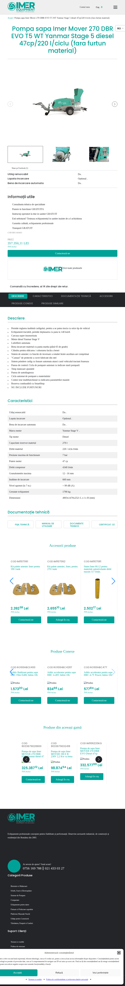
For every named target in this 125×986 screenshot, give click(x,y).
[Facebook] (10, 852)
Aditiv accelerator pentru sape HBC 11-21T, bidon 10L (60, 673)
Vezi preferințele (100, 972)
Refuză (59, 972)
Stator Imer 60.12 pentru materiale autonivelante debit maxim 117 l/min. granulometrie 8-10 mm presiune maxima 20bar (61, 569)
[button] (118, 952)
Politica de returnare (18, 946)
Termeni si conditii (35, 979)
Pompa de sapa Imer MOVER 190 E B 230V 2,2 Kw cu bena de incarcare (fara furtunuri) (37, 754)
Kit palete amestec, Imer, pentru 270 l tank (26, 567)
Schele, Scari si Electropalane (21, 891)
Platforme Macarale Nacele (20, 914)
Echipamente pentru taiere (20, 905)
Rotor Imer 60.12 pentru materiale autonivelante (96, 567)
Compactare (15, 900)
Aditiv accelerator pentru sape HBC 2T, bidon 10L (23, 673)
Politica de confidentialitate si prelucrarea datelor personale (67, 979)
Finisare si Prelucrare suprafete (22, 909)
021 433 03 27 (54, 868)
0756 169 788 (32, 868)
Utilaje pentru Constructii (20, 919)
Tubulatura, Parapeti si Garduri (22, 923)
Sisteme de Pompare (18, 895)
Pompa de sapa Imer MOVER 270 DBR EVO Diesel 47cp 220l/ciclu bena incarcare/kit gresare (65, 751)
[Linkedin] (16, 852)
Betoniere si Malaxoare (19, 886)
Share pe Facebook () (20, 168)
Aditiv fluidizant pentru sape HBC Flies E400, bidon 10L (96, 673)
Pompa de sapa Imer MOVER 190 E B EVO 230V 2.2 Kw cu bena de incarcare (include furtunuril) (96, 754)
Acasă (10, 18)
